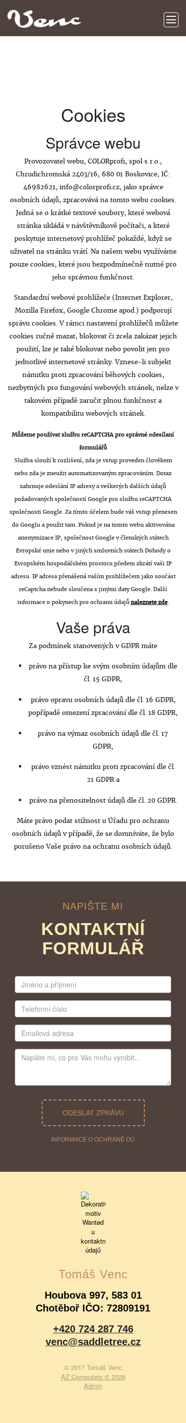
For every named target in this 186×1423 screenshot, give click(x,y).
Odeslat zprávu (93, 1113)
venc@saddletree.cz (93, 1341)
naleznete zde (149, 602)
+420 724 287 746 (93, 1328)
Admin (93, 1385)
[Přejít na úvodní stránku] (44, 14)
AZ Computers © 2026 (93, 1376)
